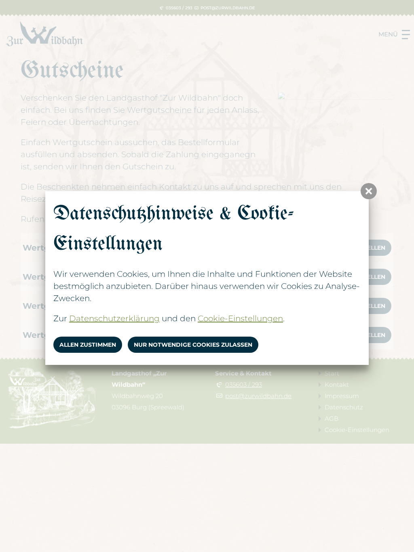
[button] (369, 191)
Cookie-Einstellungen (240, 318)
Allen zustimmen (87, 344)
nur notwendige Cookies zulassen (193, 344)
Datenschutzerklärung (114, 318)
